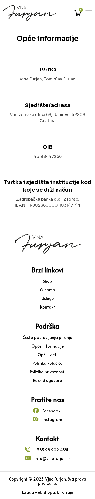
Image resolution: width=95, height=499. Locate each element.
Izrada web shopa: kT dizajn (47, 492)
